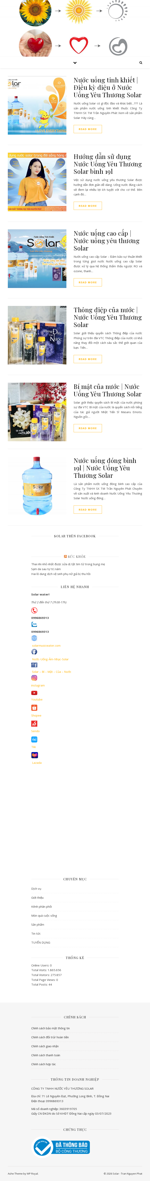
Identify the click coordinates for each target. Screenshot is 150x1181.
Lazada (37, 763)
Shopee (36, 715)
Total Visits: (39, 970)
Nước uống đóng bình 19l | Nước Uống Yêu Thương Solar (105, 467)
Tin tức (36, 933)
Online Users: (40, 965)
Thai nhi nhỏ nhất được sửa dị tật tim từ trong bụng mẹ (68, 564)
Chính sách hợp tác (43, 1064)
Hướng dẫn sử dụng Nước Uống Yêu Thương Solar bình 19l (108, 163)
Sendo (35, 731)
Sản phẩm (37, 924)
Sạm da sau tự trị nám (46, 569)
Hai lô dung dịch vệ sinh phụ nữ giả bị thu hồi (60, 574)
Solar (75, 25)
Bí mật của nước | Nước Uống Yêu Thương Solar (108, 390)
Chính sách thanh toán (45, 1055)
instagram (38, 685)
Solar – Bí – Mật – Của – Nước (51, 672)
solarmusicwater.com (46, 645)
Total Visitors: (41, 975)
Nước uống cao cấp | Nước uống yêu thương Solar (106, 240)
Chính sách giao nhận (45, 1046)
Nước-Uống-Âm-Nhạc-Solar (50, 659)
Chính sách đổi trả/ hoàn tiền (50, 1037)
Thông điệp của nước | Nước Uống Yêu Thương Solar (108, 317)
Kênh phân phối (41, 906)
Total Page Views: (43, 980)
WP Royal (32, 1173)
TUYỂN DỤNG (40, 942)
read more (88, 129)
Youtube (37, 699)
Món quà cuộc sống (44, 915)
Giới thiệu (37, 897)
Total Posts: (39, 984)
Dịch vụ (36, 888)
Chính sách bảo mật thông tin (50, 1028)
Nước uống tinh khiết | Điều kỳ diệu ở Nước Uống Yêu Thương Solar (108, 87)
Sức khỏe (77, 556)
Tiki (33, 747)
